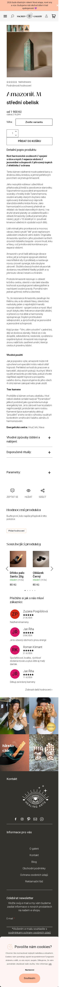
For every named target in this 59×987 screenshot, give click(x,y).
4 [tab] (32, 590)
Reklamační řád (34, 881)
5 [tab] (35, 590)
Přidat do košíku (29, 141)
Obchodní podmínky (34, 868)
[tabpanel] (18, 569)
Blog (34, 861)
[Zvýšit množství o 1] (15, 131)
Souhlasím (29, 978)
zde (50, 964)
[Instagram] (22, 820)
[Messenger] (41, 820)
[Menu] (5, 16)
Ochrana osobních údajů (34, 874)
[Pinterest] (28, 820)
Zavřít (26, 487)
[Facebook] (15, 820)
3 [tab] (30, 590)
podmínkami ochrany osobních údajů (29, 932)
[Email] (35, 820)
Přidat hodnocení (16, 531)
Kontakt (34, 855)
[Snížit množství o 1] (15, 135)
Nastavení (29, 970)
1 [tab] (25, 590)
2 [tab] (27, 590)
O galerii (34, 848)
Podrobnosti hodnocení (19, 85)
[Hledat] (12, 16)
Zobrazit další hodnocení (38, 689)
